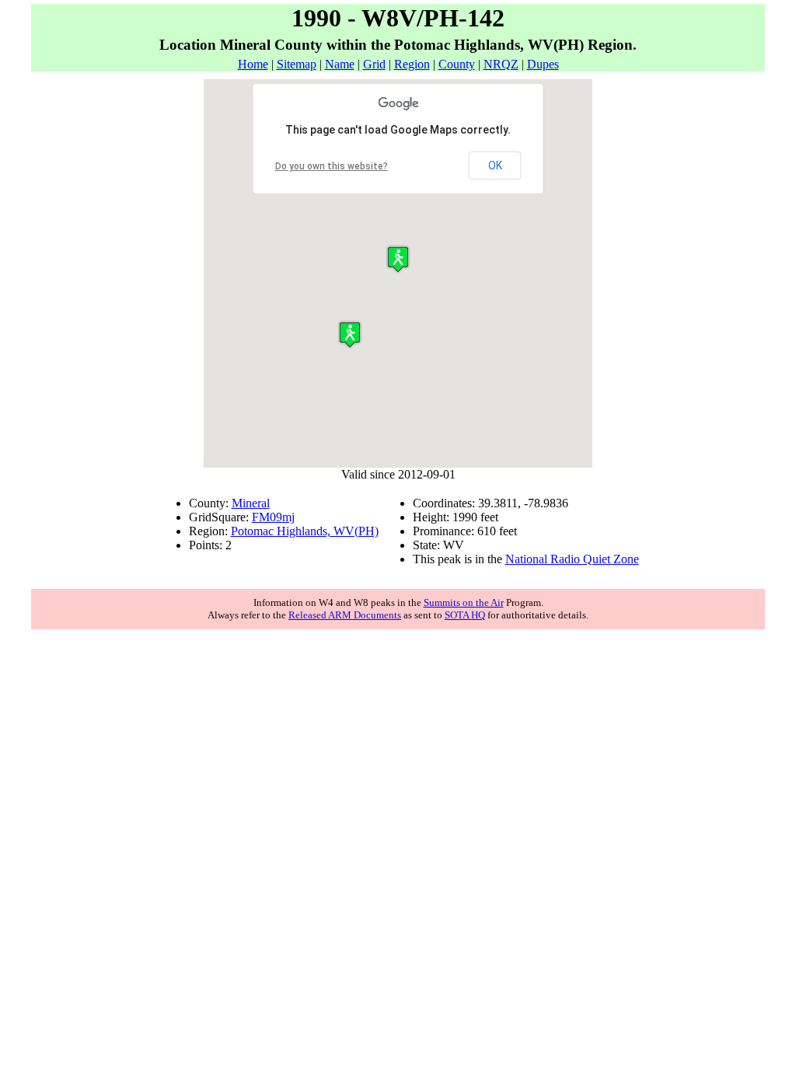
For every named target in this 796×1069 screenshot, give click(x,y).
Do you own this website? (331, 166)
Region (412, 64)
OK (495, 165)
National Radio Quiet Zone (572, 559)
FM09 (267, 517)
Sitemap (296, 64)
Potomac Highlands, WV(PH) (305, 531)
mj (288, 517)
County (456, 64)
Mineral (251, 503)
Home (253, 64)
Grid (374, 64)
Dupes (543, 64)
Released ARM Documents (344, 615)
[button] (349, 334)
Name (339, 64)
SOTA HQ (465, 615)
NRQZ (501, 64)
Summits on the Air (464, 602)
